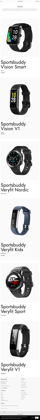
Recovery (22, 399)
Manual (2, 70)
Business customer (24, 387)
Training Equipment (24, 394)
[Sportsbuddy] (20, 1)
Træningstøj (23, 395)
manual (2, 132)
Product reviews (23, 382)
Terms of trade (23, 384)
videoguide (3, 72)
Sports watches (23, 392)
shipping (2, 397)
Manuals (2, 394)
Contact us (2, 399)
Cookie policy (23, 385)
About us (22, 381)
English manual (3, 193)
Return (2, 395)
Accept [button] (37, 417)
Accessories (23, 397)
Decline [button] (32, 417)
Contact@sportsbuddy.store (5, 385)
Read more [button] (18, 418)
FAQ (1, 392)
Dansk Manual (3, 373)
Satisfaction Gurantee (4, 400)
